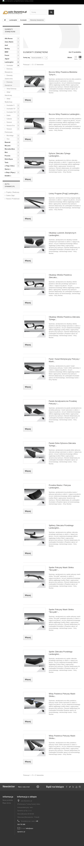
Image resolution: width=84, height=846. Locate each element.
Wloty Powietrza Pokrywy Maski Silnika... (62, 695)
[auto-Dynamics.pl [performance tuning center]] (42, 2)
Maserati (7, 142)
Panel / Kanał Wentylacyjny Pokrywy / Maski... (64, 360)
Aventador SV (10, 109)
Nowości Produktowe (12, 199)
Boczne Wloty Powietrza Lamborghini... (65, 114)
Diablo (8, 115)
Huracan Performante (8, 130)
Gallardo (9, 119)
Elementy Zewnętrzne (9, 83)
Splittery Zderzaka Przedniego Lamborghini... (61, 526)
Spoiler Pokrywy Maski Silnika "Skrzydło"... (61, 568)
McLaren (7, 145)
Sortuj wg (26, 57)
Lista (80, 59)
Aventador (9, 65)
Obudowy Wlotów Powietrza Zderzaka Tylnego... (64, 318)
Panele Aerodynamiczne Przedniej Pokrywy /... (63, 402)
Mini (6, 152)
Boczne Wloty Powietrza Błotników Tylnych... (63, 73)
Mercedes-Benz (10, 149)
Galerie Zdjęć (10, 195)
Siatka (75, 59)
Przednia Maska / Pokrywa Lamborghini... (60, 486)
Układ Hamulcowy (8, 93)
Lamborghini (9, 62)
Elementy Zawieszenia (9, 77)
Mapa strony (7, 803)
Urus (8, 139)
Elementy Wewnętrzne (9, 70)
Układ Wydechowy (8, 100)
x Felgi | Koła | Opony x (10, 167)
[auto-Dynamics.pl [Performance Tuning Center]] (15, 12)
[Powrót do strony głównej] (5, 20)
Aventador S (10, 105)
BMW (6, 52)
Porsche (7, 156)
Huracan (9, 122)
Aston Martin (9, 42)
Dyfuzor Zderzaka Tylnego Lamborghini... (59, 154)
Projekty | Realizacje (12, 192)
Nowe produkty (8, 800)
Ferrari (7, 55)
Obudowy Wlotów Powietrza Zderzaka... (60, 276)
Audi (6, 45)
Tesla (6, 162)
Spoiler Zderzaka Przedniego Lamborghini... (60, 653)
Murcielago (9, 135)
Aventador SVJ (11, 112)
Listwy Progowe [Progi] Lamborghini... (64, 194)
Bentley (7, 48)
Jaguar (7, 59)
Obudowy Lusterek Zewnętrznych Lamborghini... (62, 234)
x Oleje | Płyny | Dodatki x (10, 174)
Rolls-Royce (9, 159)
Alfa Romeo (9, 38)
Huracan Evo (10, 125)
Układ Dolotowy (11, 89)
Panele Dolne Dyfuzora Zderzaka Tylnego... (62, 444)
